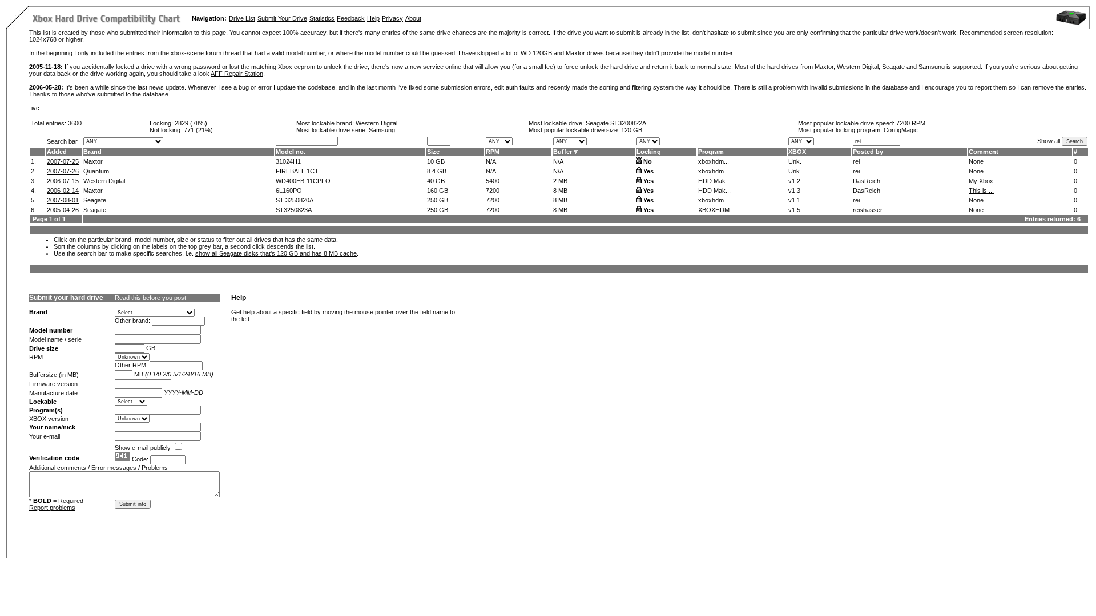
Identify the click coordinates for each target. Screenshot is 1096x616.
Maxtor (93, 161)
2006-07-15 (63, 180)
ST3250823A (294, 209)
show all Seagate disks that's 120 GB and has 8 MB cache (276, 253)
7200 (492, 190)
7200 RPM (910, 123)
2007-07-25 (63, 161)
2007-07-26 (63, 171)
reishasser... (870, 209)
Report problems (52, 507)
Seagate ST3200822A (616, 123)
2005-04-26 (63, 209)
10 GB (436, 161)
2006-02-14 (63, 190)
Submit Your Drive (282, 18)
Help (373, 18)
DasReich (866, 180)
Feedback (351, 18)
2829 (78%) (191, 123)
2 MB (560, 180)
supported (967, 66)
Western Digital (376, 123)
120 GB (631, 130)
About (413, 18)
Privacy (392, 18)
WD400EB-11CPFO (303, 180)
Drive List (242, 18)
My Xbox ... (984, 180)
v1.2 (794, 180)
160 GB (437, 190)
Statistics (322, 18)
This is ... (981, 190)
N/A (491, 161)
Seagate (94, 200)
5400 (492, 180)
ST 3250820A (294, 200)
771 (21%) (198, 130)
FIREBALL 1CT (297, 171)
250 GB (437, 200)
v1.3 (794, 190)
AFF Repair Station (237, 73)
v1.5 (794, 209)
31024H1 (288, 161)
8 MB (560, 190)
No (647, 161)
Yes (648, 171)
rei (856, 161)
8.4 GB (436, 171)
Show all (1048, 140)
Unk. (794, 161)
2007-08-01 (63, 200)
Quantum (96, 171)
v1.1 (794, 200)
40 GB (436, 180)
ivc (35, 107)
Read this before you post (150, 297)
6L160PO (289, 190)
